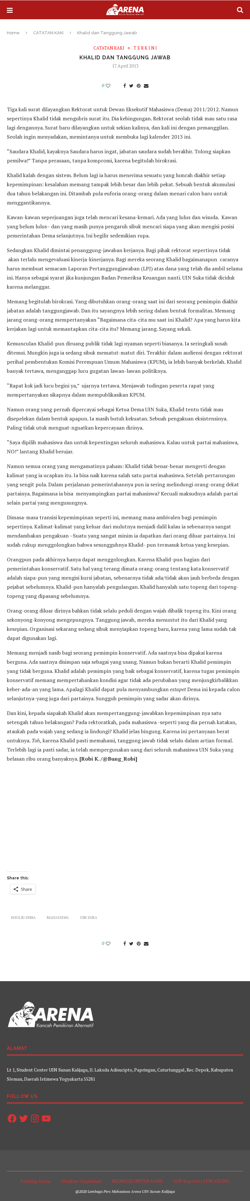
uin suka (88, 917)
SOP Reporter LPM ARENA (202, 1181)
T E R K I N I (145, 48)
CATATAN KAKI (48, 32)
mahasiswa (58, 917)
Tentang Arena (35, 1181)
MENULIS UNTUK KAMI (137, 1181)
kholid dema (23, 917)
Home (13, 32)
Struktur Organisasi (81, 1181)
